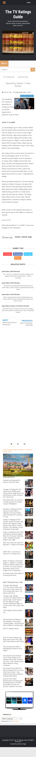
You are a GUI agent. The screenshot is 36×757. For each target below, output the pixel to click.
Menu (5, 63)
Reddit (8, 254)
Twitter (29, 254)
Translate (16, 721)
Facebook (18, 254)
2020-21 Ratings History (10, 628)
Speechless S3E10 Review (11, 271)
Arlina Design (22, 744)
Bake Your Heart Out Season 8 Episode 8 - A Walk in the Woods (13, 544)
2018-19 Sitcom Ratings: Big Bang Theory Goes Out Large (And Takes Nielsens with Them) (13, 639)
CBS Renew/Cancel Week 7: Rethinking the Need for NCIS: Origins (12, 648)
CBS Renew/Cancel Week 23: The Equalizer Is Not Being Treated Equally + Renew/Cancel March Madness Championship (13, 622)
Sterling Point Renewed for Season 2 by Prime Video (11, 481)
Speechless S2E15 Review (11, 283)
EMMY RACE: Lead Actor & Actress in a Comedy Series (12, 553)
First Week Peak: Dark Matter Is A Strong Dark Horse (13, 574)
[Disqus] (18, 358)
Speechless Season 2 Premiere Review (15, 306)
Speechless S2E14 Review (11, 294)
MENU (29, 2)
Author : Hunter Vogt (23, 237)
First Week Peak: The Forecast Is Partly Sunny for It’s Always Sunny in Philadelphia (13, 502)
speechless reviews (27, 96)
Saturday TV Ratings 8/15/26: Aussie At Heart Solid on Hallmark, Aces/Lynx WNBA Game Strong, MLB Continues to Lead (12, 513)
